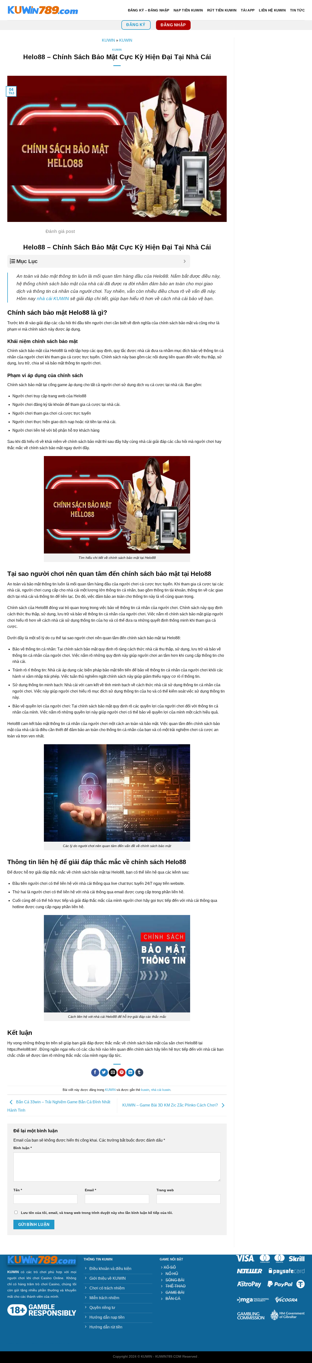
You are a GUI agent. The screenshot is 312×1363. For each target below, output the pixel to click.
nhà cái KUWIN (53, 298)
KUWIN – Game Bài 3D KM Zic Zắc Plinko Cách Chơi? (170, 1105)
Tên (17, 1190)
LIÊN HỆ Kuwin (272, 10)
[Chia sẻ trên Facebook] (95, 1072)
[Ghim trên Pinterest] (121, 1072)
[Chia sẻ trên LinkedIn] (130, 1072)
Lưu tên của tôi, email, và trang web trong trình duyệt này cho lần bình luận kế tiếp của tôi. (97, 1213)
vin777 (26, 1343)
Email (90, 1190)
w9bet (35, 1343)
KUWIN (108, 40)
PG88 (18, 1343)
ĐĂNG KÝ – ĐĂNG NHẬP (148, 10)
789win (10, 1343)
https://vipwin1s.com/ (60, 1343)
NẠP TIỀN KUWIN (188, 10)
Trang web (165, 1190)
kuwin (145, 1090)
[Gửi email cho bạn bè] (113, 1072)
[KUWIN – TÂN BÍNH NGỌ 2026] (42, 10)
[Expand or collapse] (185, 261)
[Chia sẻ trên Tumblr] (139, 1072)
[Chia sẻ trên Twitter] (104, 1072)
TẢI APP (247, 10)
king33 (43, 1343)
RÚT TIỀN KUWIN (221, 10)
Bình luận (22, 1148)
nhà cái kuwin (160, 1090)
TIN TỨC (297, 10)
